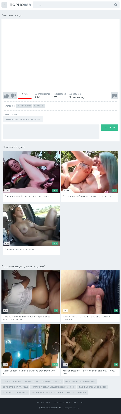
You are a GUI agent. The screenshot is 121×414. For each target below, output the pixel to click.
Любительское (24, 106)
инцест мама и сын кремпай (80, 381)
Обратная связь (43, 403)
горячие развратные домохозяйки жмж (52, 387)
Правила (58, 403)
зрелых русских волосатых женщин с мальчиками (59, 392)
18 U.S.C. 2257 (78, 403)
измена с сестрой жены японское (43, 381)
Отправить (109, 127)
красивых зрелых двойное (92, 387)
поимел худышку (12, 381)
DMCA (67, 403)
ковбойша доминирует (15, 392)
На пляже (38, 106)
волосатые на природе (15, 387)
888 (20, 4)
